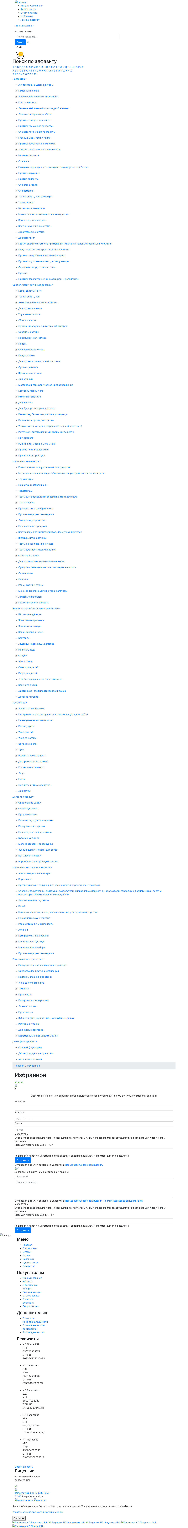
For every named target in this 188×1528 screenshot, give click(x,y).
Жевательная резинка (31, 620)
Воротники (24, 879)
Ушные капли (25, 202)
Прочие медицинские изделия (36, 514)
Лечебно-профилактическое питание (39, 679)
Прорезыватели (27, 814)
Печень (22, 343)
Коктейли (23, 637)
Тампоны (23, 988)
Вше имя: (20, 1101)
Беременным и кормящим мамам (38, 861)
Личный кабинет (32, 1277)
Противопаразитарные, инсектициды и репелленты (48, 278)
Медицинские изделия (25, 461)
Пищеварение (26, 355)
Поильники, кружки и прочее (35, 820)
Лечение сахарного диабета (34, 114)
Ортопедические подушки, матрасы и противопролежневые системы (59, 885)
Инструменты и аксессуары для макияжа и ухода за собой (53, 714)
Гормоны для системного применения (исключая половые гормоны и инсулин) (64, 243)
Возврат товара (32, 1292)
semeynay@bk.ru (24, 1492)
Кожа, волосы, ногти (30, 290)
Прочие (22, 273)
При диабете (25, 437)
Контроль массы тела (30, 390)
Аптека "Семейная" (32, 5)
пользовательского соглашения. (84, 1164)
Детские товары (22, 796)
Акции (26, 1255)
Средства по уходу (29, 802)
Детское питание (28, 696)
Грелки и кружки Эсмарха (33, 602)
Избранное (27, 16)
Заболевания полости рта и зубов (38, 96)
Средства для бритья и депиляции (38, 970)
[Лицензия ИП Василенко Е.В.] (30, 1522)
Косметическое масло (31, 767)
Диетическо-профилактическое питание (42, 690)
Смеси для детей (28, 667)
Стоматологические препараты (36, 131)
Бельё (21, 906)
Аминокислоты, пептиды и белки (37, 302)
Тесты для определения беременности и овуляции (48, 496)
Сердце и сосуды (28, 331)
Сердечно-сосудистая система (36, 267)
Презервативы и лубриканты (35, 508)
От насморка (25, 190)
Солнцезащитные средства (34, 784)
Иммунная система (29, 396)
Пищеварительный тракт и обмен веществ (43, 249)
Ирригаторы (25, 1012)
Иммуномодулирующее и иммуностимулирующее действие (53, 167)
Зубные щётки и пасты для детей (38, 849)
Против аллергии (28, 178)
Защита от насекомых (31, 708)
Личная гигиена (27, 1006)
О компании (30, 1248)
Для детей (24, 790)
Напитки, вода (26, 649)
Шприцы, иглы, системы (32, 537)
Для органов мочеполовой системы (39, 361)
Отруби (22, 655)
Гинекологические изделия (34, 917)
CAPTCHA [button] (23, 1134)
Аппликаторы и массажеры (34, 873)
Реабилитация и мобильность (35, 923)
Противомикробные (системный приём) (41, 255)
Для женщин (25, 402)
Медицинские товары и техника (31, 867)
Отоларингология (28, 555)
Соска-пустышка (28, 808)
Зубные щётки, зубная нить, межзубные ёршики (46, 1018)
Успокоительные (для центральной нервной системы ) (50, 426)
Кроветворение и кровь (32, 220)
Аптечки (23, 929)
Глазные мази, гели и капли (34, 137)
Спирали (23, 579)
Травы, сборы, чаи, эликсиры (35, 196)
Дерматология (26, 237)
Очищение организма (30, 349)
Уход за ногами (27, 737)
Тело (21, 749)
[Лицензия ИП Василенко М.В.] (67, 1522)
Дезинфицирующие (23, 1041)
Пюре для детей (27, 673)
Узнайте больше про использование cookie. (37, 1511)
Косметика (18, 702)
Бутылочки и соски (29, 855)
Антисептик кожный (30, 1059)
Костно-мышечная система (34, 225)
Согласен (19, 1518)
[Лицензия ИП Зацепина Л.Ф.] (103, 1522)
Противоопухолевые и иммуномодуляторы (43, 261)
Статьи (27, 1251)
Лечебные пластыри (30, 596)
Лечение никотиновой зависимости (39, 149)
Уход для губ (25, 732)
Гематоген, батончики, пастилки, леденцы (42, 414)
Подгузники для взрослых (33, 1000)
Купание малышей (28, 837)
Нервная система (28, 155)
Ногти (21, 779)
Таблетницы (25, 490)
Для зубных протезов (30, 1029)
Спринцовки (25, 573)
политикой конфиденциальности (124, 1200)
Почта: (18, 1123)
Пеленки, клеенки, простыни (35, 832)
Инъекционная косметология (35, 720)
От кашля (23, 161)
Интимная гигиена (29, 1023)
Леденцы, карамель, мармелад (36, 643)
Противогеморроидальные (34, 120)
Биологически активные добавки (31, 284)
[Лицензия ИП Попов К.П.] (27, 1525)
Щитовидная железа (30, 373)
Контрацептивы (27, 102)
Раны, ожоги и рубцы (30, 584)
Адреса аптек (28, 9)
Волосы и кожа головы (31, 755)
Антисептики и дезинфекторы (35, 84)
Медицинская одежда (31, 941)
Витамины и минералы (31, 208)
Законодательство (34, 1332)
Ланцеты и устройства (31, 520)
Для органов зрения (30, 308)
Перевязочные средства (32, 526)
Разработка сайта (32, 1496)
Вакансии (28, 1258)
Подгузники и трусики (31, 826)
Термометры (25, 479)
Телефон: (20, 1112)
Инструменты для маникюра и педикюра (42, 965)
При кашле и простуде (31, 455)
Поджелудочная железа (32, 337)
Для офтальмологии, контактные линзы (41, 561)
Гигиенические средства (26, 959)
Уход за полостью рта (31, 982)
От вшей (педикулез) (30, 1047)
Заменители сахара (29, 626)
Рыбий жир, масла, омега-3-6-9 (37, 443)
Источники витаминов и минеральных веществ (46, 431)
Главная (19, 1065)
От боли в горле (27, 184)
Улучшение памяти (29, 314)
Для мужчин (25, 378)
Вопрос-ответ (31, 1306)
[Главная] (33, 2)
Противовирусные (29, 173)
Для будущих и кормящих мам (36, 408)
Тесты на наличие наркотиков (35, 543)
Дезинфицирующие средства (35, 1053)
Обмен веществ (27, 320)
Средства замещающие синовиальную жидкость (47, 567)
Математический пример (29, 1144)
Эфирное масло (27, 743)
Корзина (27, 1281)
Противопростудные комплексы (37, 143)
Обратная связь (24, 1466)
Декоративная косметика (33, 761)
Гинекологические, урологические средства (44, 467)
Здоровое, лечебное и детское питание (35, 608)
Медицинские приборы (31, 947)
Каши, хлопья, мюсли (30, 632)
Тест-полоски (26, 502)
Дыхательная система (31, 231)
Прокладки (24, 994)
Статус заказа (29, 12)
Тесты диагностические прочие (37, 549)
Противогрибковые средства (35, 125)
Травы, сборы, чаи (29, 296)
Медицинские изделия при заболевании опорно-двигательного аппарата (61, 473)
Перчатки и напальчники (32, 484)
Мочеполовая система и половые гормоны (43, 214)
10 (35, 74)
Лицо (21, 773)
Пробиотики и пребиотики (33, 449)
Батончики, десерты (30, 614)
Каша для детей (27, 684)
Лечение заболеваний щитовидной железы (43, 108)
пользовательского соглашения (83, 1200)
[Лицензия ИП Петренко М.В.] (139, 1522)
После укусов (26, 726)
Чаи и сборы (25, 661)
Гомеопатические (28, 90)
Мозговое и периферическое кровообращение (45, 384)
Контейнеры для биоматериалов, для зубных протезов (50, 531)
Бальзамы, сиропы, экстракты (36, 420)
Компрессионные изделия (33, 935)
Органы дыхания (28, 367)
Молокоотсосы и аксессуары (35, 843)
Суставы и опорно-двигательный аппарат (42, 326)
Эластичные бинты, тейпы (33, 900)
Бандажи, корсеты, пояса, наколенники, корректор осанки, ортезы (57, 912)
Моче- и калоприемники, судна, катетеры (42, 590)
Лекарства (18, 78)
